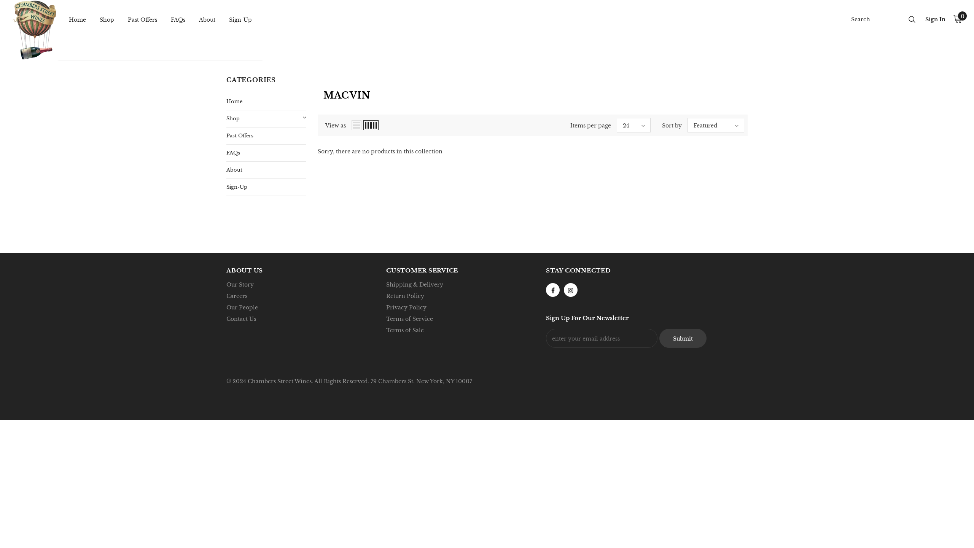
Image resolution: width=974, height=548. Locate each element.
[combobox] (876, 19)
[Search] (911, 19)
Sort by (672, 125)
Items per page (590, 125)
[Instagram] (571, 290)
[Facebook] (553, 290)
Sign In (935, 19)
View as (335, 125)
